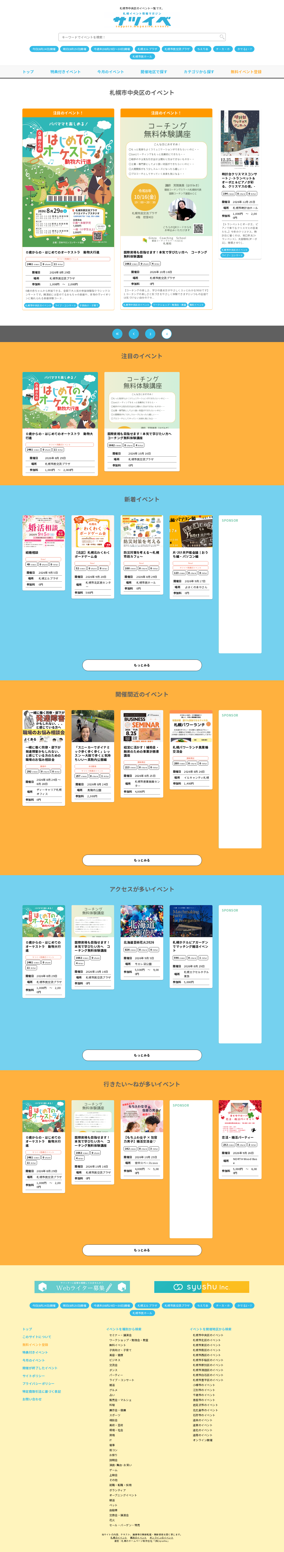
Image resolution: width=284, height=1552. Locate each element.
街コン (113, 1450)
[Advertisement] (240, 587)
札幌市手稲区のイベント (208, 1360)
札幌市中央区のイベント (38, 305)
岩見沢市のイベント (205, 1405)
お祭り (113, 1455)
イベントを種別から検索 (124, 1329)
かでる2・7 (244, 49)
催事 (112, 1445)
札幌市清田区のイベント (208, 1370)
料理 (112, 1405)
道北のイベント (202, 1430)
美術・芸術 (116, 1425)
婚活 (112, 1385)
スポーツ (115, 1415)
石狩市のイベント (204, 1415)
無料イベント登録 (246, 71)
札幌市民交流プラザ (177, 49)
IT (110, 1440)
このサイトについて (36, 1337)
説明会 (113, 1460)
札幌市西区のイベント (207, 1355)
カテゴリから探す (199, 71)
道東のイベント (202, 1425)
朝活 (112, 1500)
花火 (112, 1520)
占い (112, 1395)
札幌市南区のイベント (207, 1350)
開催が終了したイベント (40, 1368)
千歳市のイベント (204, 1395)
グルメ (113, 1390)
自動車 (113, 1510)
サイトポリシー (33, 1376)
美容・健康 (116, 1355)
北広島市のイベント (205, 1410)
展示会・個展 (117, 1410)
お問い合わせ (32, 1399)
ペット (113, 1505)
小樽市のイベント (204, 1385)
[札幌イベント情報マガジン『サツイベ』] (142, 20)
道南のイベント (202, 1435)
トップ (28, 71)
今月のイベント (110, 71)
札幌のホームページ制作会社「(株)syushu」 (145, 1540)
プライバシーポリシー (38, 1383)
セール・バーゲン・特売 (124, 1525)
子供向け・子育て (89, 305)
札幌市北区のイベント (207, 1340)
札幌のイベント (119, 1537)
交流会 (113, 1365)
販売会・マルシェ (120, 1400)
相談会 (113, 1420)
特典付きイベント (65, 71)
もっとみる (142, 665)
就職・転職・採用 (120, 1485)
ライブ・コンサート (65, 305)
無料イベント (197, 304)
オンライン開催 (202, 1440)
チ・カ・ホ (223, 49)
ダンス (113, 1370)
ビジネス (115, 1360)
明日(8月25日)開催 (74, 49)
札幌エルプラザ (147, 49)
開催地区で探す (154, 71)
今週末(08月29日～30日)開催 (112, 49)
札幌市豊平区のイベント (208, 1380)
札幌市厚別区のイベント (208, 1365)
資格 (112, 1435)
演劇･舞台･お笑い (120, 1465)
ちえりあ (203, 49)
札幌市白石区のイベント (208, 1375)
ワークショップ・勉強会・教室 (169, 304)
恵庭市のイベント (204, 1400)
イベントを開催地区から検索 (211, 1329)
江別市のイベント (204, 1390)
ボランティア (117, 1490)
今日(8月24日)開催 (44, 49)
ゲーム (113, 1470)
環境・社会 (116, 1430)
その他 (113, 1480)
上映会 (113, 1475)
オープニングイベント (123, 1495)
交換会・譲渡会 (119, 1515)
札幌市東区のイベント (207, 1345)
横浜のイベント (138, 1537)
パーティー (116, 1375)
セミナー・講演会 (120, 1335)
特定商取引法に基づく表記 (41, 1391)
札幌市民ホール (142, 56)
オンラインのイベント (162, 1537)
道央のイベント (202, 1420)
